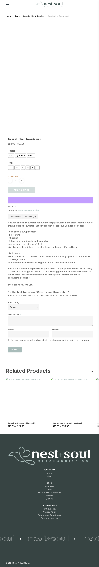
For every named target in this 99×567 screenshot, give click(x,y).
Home (8, 16)
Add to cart (21, 189)
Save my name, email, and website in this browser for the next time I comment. (50, 340)
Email (55, 329)
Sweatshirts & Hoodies (33, 16)
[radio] (11, 156)
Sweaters (49, 486)
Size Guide (13, 176)
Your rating (14, 302)
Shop (49, 476)
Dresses (49, 495)
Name (11, 329)
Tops (17, 16)
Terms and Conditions (49, 515)
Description (15, 216)
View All (49, 498)
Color (12, 151)
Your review (14, 314)
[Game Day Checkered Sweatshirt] (27, 399)
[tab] (15, 216)
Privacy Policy (49, 512)
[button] (7, 4)
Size (11, 163)
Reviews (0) (30, 216)
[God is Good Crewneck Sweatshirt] (72, 399)
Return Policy (49, 509)
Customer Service (49, 518)
